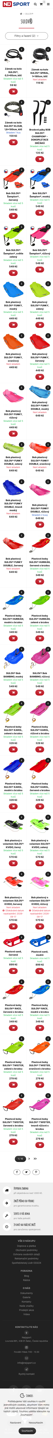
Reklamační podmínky (26, 1258)
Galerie (26, 1297)
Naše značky (27, 1306)
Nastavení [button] (15, 1422)
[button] (13, 91)
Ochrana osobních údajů (26, 1254)
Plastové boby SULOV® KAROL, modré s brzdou (13, 787)
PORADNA (26, 1271)
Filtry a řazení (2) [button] (25, 35)
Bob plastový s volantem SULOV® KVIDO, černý (13, 843)
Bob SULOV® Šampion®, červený (13, 196)
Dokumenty (26, 1293)
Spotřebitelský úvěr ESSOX (26, 1263)
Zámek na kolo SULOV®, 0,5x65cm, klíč (13, 72)
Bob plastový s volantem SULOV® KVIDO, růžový (39, 900)
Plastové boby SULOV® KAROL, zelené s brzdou (13, 730)
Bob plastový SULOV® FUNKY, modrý (13, 305)
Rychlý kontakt (27, 1374)
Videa (26, 1314)
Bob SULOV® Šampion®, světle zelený (13, 253)
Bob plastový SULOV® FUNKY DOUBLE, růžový (40, 508)
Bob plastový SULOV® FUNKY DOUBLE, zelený (13, 460)
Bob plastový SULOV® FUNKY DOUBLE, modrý (40, 405)
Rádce (26, 1280)
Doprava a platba (26, 1246)
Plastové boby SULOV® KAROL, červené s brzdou (40, 787)
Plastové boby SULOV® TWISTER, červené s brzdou (13, 1122)
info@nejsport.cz (26, 1362)
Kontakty (26, 1301)
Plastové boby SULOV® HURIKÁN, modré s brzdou (13, 619)
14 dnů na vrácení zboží (24, 1225)
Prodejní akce (26, 1310)
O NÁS (26, 1288)
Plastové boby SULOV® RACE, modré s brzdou (40, 1008)
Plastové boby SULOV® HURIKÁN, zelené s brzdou (39, 619)
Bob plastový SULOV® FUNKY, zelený (40, 305)
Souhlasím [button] (27, 1430)
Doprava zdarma (21, 1188)
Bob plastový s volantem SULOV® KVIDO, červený (13, 900)
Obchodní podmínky (27, 1250)
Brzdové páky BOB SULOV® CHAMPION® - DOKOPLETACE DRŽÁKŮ (39, 136)
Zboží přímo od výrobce (24, 1201)
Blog (26, 1276)
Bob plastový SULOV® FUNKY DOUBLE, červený (13, 562)
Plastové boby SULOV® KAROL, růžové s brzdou (39, 730)
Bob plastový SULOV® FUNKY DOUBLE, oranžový (39, 460)
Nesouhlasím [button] (36, 1422)
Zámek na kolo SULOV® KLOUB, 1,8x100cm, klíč (13, 126)
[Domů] (16, 4)
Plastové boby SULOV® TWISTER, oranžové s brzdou (40, 1065)
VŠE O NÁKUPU (26, 1241)
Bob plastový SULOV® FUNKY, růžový (13, 414)
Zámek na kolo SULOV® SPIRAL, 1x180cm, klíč (39, 73)
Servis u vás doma (22, 1213)
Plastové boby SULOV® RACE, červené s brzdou (13, 1008)
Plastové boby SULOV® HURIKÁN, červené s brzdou (39, 562)
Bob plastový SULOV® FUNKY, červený (40, 357)
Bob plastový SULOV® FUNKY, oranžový (13, 357)
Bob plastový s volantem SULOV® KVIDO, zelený (39, 843)
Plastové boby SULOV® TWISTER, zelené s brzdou (13, 1065)
